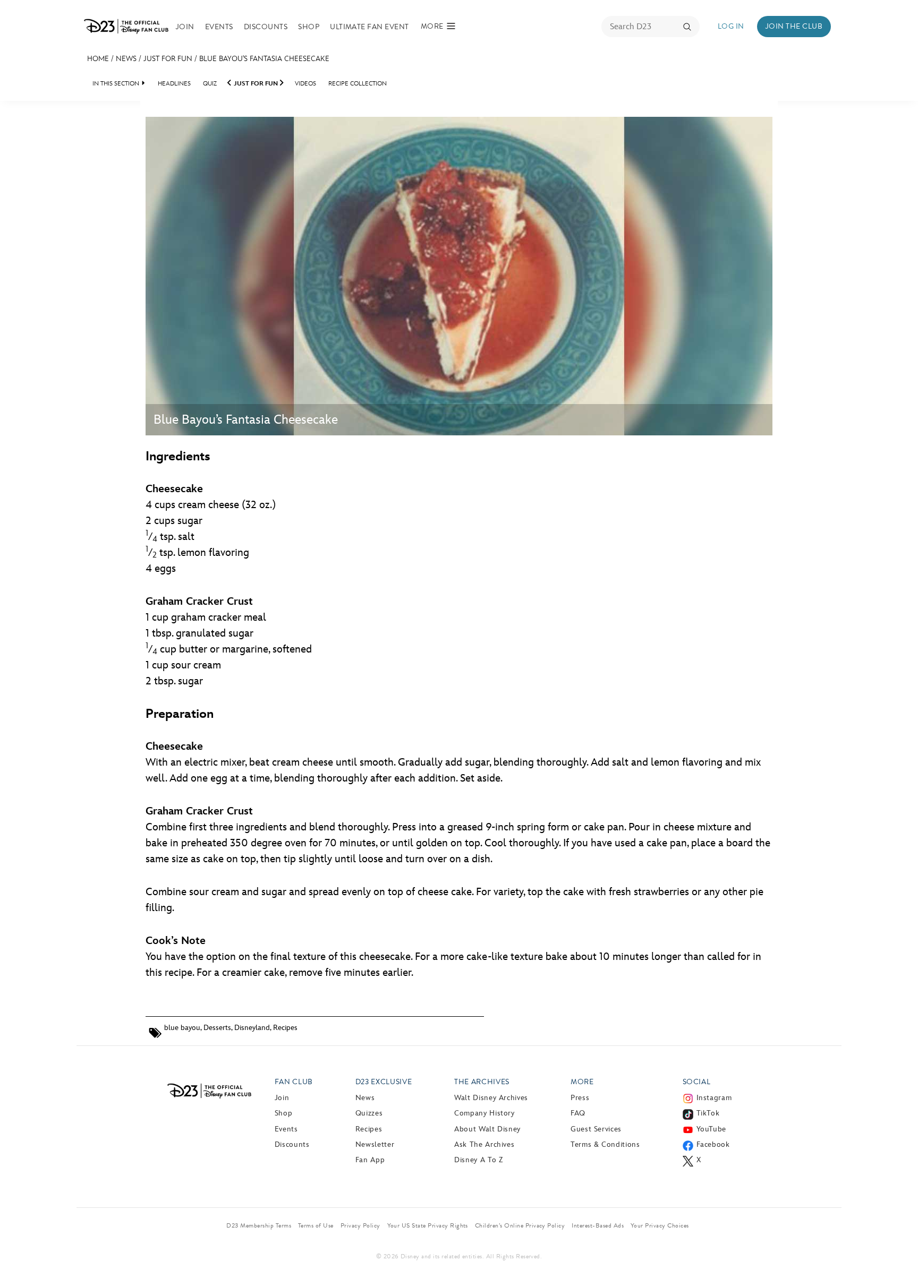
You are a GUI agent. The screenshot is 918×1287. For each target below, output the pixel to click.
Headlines (174, 84)
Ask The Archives (484, 1144)
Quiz (210, 84)
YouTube (711, 1129)
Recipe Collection (357, 84)
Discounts (265, 26)
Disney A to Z (478, 1159)
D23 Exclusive (383, 1081)
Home (98, 58)
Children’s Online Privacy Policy (520, 1225)
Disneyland (252, 1027)
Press (580, 1097)
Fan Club (294, 1081)
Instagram (714, 1097)
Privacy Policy (360, 1225)
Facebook (713, 1144)
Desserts (217, 1027)
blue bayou (182, 1027)
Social (697, 1081)
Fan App (370, 1159)
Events (219, 26)
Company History (484, 1113)
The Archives (481, 1081)
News (126, 58)
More (582, 1081)
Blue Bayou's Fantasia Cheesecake (264, 58)
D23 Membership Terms (258, 1225)
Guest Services (596, 1129)
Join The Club (794, 26)
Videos (305, 84)
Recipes (285, 1027)
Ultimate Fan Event (369, 26)
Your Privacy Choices (660, 1225)
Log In (731, 26)
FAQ (578, 1113)
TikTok (708, 1113)
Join (185, 26)
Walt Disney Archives (491, 1097)
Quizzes (368, 1113)
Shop (308, 26)
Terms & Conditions (605, 1144)
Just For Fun (167, 58)
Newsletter (374, 1144)
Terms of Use (316, 1225)
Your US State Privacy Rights (427, 1225)
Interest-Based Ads (598, 1225)
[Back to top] (897, 1256)
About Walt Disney (487, 1129)
